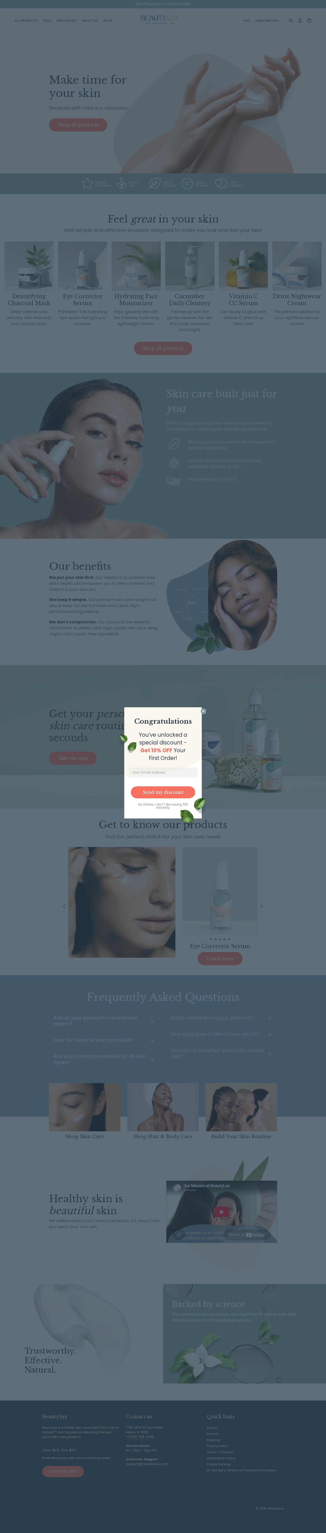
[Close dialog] (203, 711)
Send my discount (163, 792)
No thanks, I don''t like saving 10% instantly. (163, 806)
